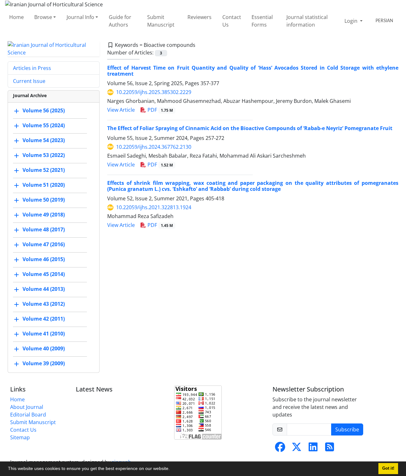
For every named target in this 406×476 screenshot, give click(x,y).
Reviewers (199, 17)
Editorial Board (28, 414)
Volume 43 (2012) (44, 303)
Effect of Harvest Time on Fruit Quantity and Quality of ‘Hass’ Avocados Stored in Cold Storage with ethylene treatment (252, 70)
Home (16, 17)
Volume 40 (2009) (44, 348)
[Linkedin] (313, 448)
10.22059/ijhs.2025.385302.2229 (153, 92)
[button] (172, 469)
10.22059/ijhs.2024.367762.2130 (153, 146)
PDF (159, 109)
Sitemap (20, 437)
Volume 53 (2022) (44, 155)
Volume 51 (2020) (44, 184)
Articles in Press (32, 68)
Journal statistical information (307, 21)
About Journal (26, 407)
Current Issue (29, 81)
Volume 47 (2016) (44, 244)
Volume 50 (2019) (44, 199)
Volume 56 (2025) (44, 110)
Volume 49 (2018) (44, 214)
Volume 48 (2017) (44, 229)
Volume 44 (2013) (44, 288)
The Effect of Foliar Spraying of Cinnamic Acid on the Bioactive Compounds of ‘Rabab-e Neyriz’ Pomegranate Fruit (249, 128)
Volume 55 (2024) (44, 125)
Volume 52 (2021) (44, 169)
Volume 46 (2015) (44, 259)
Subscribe (347, 429)
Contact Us (231, 21)
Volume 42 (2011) (44, 318)
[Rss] (329, 448)
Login (351, 20)
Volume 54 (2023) (44, 140)
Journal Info (80, 17)
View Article (121, 109)
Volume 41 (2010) (44, 333)
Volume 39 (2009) (44, 363)
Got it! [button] (388, 468)
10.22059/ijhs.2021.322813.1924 (153, 207)
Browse (43, 17)
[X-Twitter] (296, 448)
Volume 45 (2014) (44, 274)
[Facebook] (280, 448)
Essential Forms (262, 21)
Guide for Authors (120, 21)
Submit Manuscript (160, 21)
